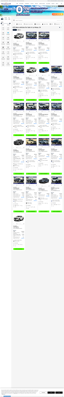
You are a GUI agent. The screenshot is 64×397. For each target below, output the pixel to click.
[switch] (2, 18)
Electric (32, 3)
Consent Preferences (7, 396)
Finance (53, 3)
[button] (61, 3)
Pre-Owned (21, 3)
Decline (51, 392)
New (17, 3)
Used (9, 17)
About (57, 3)
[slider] (1, 23)
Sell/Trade (48, 3)
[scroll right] (61, 24)
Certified (5, 17)
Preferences (43, 392)
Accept (59, 392)
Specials (36, 3)
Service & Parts (42, 3)
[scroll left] (14, 24)
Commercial (27, 3)
